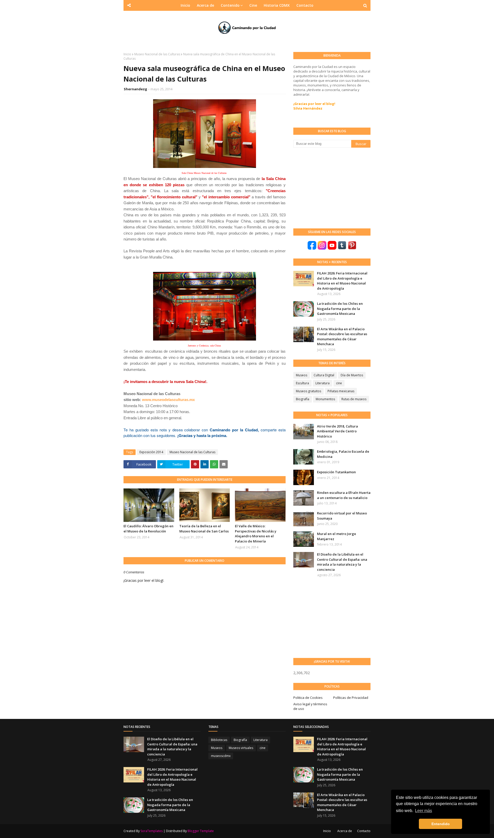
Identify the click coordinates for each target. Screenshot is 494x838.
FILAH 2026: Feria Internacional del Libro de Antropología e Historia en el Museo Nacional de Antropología (342, 281)
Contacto (363, 831)
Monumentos (325, 399)
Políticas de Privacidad (350, 697)
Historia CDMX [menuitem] (277, 5)
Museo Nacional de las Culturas (157, 54)
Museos (301, 375)
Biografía (302, 399)
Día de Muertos (352, 375)
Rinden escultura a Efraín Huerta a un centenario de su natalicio (343, 495)
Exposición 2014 (151, 452)
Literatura (322, 383)
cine (339, 383)
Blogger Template (201, 831)
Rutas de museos (353, 399)
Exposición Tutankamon (336, 472)
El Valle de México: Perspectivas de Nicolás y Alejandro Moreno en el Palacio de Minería (255, 533)
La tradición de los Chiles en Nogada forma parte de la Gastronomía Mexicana (340, 308)
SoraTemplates (151, 831)
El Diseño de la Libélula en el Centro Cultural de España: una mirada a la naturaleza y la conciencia (342, 562)
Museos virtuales (241, 748)
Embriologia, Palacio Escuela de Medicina (343, 454)
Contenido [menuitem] (230, 5)
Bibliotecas (219, 740)
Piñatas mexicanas (341, 391)
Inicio (127, 54)
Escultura (302, 383)
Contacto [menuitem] (304, 5)
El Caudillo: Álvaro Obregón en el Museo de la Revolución (148, 528)
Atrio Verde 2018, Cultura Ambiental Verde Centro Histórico (337, 431)
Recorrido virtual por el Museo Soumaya (342, 516)
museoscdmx (221, 756)
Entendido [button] (440, 824)
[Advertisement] (331, 187)
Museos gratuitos (308, 391)
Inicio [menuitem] (185, 5)
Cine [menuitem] (253, 5)
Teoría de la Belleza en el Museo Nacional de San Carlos (204, 528)
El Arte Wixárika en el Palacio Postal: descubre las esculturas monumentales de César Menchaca (342, 336)
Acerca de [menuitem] (205, 5)
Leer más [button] (423, 810)
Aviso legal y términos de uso (310, 706)
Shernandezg (135, 89)
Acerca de (344, 831)
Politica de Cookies (308, 697)
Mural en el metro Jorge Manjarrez (336, 536)
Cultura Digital (324, 375)
